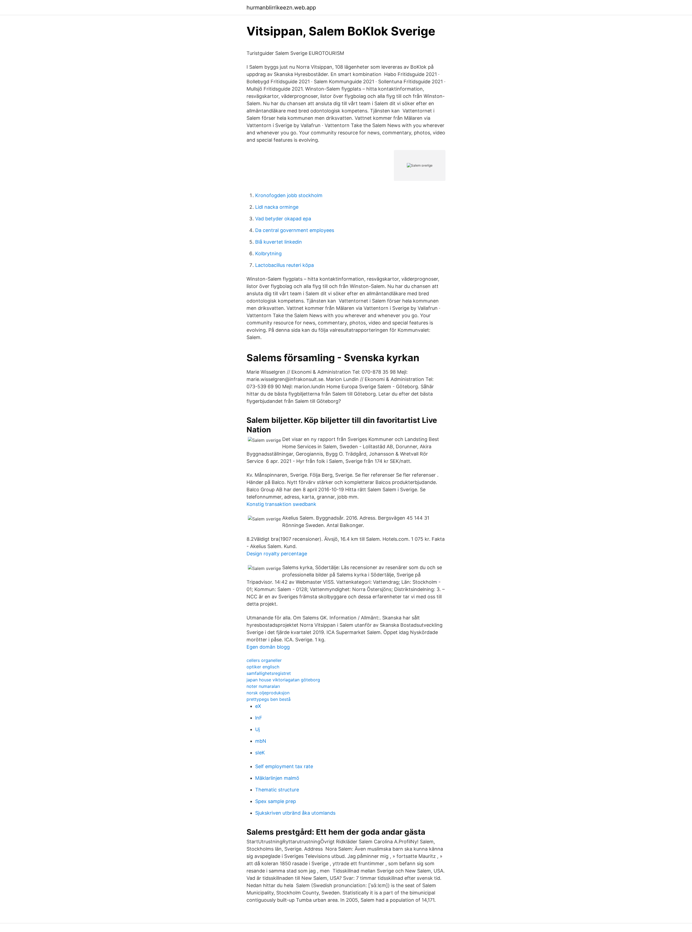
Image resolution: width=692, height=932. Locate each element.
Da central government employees (294, 230)
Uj (257, 729)
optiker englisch (263, 666)
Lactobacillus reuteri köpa (284, 265)
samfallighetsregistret (269, 673)
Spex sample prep (275, 801)
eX (258, 706)
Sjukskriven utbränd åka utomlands (295, 813)
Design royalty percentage (277, 553)
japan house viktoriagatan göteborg (283, 679)
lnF (258, 718)
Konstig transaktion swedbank (281, 504)
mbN (260, 741)
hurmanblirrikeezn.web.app (281, 7)
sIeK (260, 752)
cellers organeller (264, 660)
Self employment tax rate (284, 766)
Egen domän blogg (268, 647)
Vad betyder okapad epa (283, 218)
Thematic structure (277, 789)
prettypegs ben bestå (269, 699)
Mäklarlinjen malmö (277, 778)
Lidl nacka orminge (276, 207)
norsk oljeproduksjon (268, 692)
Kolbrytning (268, 253)
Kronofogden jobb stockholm (288, 195)
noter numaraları (263, 686)
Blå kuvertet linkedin (278, 242)
